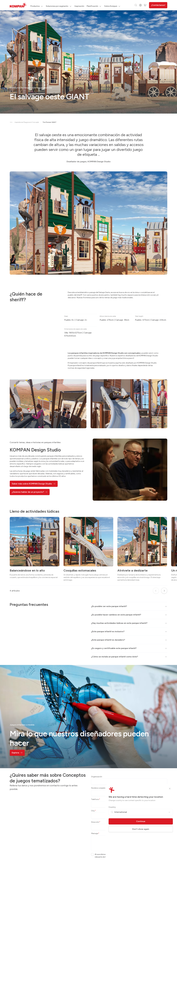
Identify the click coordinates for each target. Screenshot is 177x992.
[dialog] (88, 496)
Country (112, 807)
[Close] (170, 788)
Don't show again (140, 829)
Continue (140, 821)
